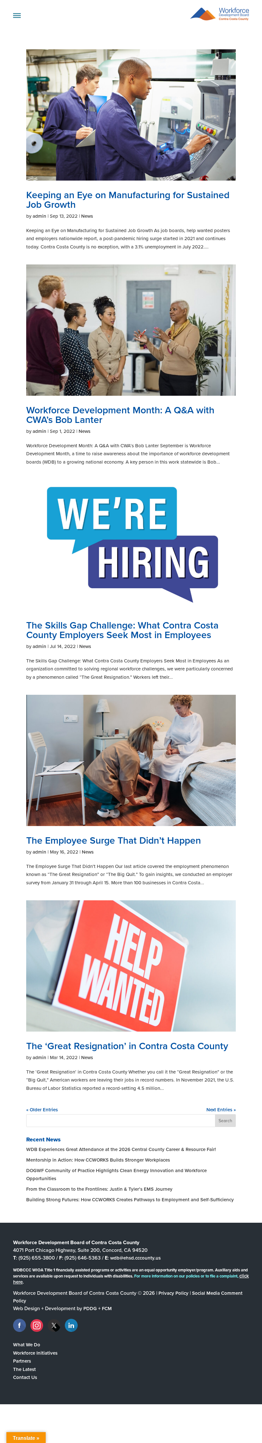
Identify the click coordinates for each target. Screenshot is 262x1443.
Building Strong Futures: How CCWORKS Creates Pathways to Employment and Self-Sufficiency (130, 1199)
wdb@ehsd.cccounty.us (135, 1257)
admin (39, 216)
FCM (107, 1308)
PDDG (90, 1308)
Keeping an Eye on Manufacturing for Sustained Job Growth (127, 200)
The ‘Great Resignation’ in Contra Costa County (127, 1046)
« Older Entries (42, 1109)
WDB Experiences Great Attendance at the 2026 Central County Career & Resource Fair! (121, 1149)
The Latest (24, 1369)
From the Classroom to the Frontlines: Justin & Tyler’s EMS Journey (99, 1189)
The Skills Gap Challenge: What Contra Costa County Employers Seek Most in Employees (122, 630)
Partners (22, 1361)
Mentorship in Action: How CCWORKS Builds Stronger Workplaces (98, 1159)
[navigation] (17, 15)
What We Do (26, 1344)
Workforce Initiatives (35, 1353)
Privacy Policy (173, 1293)
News (87, 216)
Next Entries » (221, 1109)
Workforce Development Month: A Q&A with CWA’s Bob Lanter (120, 415)
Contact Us (25, 1377)
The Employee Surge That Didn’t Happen (113, 840)
